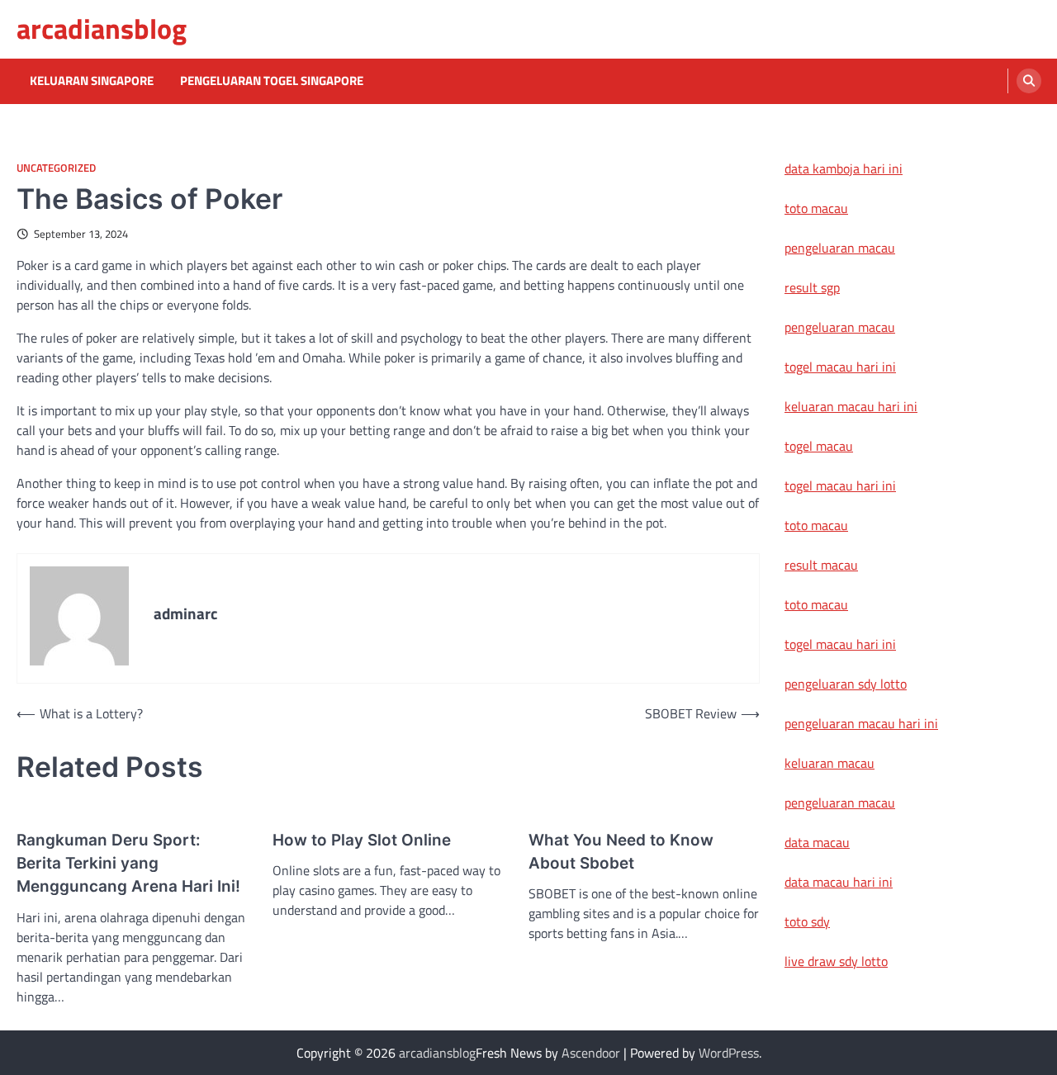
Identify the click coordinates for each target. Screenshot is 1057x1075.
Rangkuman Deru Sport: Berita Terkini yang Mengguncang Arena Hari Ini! (128, 864)
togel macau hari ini (840, 485)
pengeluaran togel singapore (271, 81)
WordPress (729, 1053)
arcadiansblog (102, 28)
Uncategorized (56, 168)
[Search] (1029, 81)
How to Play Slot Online (362, 840)
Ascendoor (591, 1053)
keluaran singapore (92, 81)
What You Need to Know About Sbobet (620, 852)
